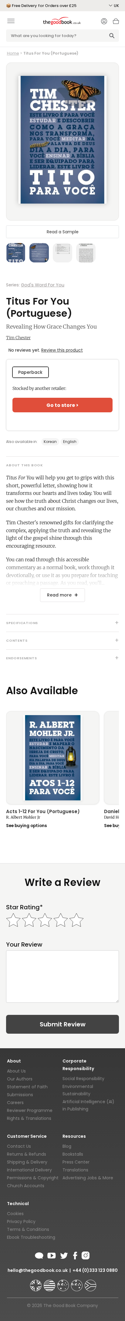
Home (13, 53)
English (69, 441)
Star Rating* (24, 907)
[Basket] (116, 23)
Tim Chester (18, 337)
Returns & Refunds (26, 1154)
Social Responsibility (83, 1079)
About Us (16, 1071)
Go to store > (62, 405)
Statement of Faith (27, 1087)
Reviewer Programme (29, 1110)
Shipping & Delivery (27, 1162)
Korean (50, 441)
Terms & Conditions (28, 1229)
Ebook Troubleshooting (31, 1237)
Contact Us (19, 1146)
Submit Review (63, 1024)
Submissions (20, 1095)
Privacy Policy (21, 1221)
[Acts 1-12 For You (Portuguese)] (52, 757)
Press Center (76, 1162)
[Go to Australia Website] (63, 1283)
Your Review (24, 944)
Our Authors (19, 1079)
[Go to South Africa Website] (90, 1283)
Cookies (15, 1214)
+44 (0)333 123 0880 (95, 1270)
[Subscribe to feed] (39, 1255)
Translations (75, 1170)
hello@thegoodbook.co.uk (38, 1270)
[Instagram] (85, 1255)
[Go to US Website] (50, 1283)
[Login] (104, 21)
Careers (15, 1103)
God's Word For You (42, 285)
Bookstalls (72, 1154)
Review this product (62, 350)
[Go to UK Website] (36, 1283)
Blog (66, 1146)
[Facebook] (75, 1255)
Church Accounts (25, 1186)
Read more (59, 595)
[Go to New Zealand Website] (77, 1283)
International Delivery (29, 1170)
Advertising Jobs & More (87, 1178)
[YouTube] (51, 1255)
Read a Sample (63, 232)
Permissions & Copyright (33, 1178)
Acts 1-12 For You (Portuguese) (43, 812)
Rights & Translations (29, 1118)
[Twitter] (63, 1255)
